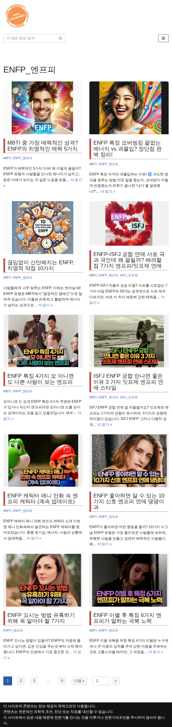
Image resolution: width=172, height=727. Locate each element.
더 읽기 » (108, 191)
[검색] (61, 38)
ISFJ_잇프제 (129, 275)
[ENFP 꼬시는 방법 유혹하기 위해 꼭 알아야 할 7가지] (43, 580)
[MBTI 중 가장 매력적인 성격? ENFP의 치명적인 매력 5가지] (43, 107)
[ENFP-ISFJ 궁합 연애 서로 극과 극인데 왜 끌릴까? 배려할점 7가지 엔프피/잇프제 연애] (129, 223)
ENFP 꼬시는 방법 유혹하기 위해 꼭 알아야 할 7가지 (41, 618)
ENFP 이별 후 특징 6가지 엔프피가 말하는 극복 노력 (127, 618)
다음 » (79, 681)
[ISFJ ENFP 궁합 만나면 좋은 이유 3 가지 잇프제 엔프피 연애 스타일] (129, 341)
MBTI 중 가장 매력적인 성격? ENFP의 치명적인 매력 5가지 (42, 145)
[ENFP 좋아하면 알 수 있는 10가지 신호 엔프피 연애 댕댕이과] (129, 460)
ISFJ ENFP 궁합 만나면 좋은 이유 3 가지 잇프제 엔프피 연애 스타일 (128, 382)
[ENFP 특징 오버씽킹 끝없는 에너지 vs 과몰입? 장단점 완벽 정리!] (129, 107)
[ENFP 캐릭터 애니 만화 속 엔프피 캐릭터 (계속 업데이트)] (43, 460)
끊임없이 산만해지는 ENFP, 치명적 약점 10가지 (40, 265)
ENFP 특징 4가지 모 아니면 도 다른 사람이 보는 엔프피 (40, 379)
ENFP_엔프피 (22, 158)
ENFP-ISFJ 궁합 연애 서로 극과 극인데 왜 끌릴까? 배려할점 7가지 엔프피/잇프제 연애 (129, 260)
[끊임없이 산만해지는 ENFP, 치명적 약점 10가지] (43, 227)
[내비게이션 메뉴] (163, 38)
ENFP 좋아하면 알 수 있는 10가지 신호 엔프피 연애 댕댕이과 (128, 501)
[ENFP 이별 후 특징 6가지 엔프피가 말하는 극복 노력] (129, 580)
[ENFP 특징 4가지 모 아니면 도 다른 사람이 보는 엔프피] (43, 341)
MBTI (7, 158)
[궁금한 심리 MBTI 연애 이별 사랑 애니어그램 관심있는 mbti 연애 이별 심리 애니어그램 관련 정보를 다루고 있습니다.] (17, 16)
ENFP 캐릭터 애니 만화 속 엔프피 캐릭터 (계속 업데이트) (42, 498)
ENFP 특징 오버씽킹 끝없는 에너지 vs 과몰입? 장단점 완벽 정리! (127, 149)
